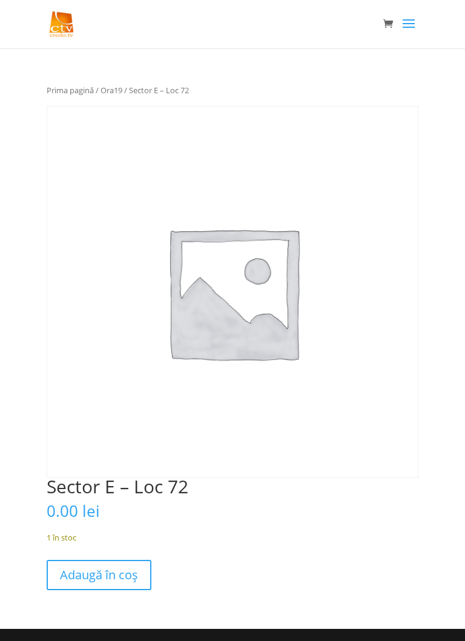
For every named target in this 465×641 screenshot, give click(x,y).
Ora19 (111, 90)
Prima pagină (70, 90)
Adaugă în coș (99, 575)
